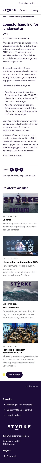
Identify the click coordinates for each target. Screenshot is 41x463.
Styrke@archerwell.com (18, 436)
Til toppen (33, 386)
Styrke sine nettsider (27, 3)
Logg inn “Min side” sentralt (19, 410)
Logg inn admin (14, 415)
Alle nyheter (14, 374)
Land (5, 33)
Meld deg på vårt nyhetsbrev (20, 404)
